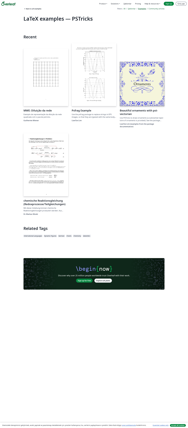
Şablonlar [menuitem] (127, 3)
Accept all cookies (178, 425)
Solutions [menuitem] (115, 3)
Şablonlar (132, 8)
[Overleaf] (8, 3)
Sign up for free (84, 280)
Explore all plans (103, 280)
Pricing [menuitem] (138, 3)
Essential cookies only (161, 425)
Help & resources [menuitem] (152, 3)
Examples (142, 8)
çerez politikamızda (129, 425)
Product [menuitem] (102, 3)
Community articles (156, 8)
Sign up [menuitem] (169, 3)
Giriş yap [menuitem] (181, 3)
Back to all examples (32, 9)
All (124, 8)
